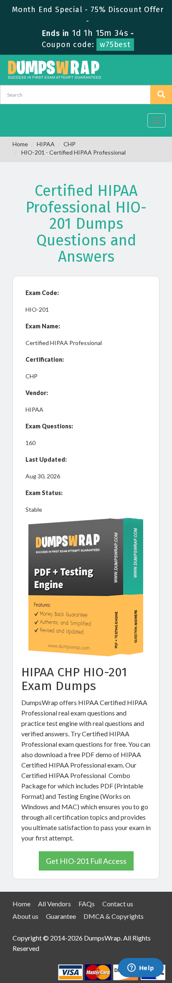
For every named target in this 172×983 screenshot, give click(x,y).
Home (20, 144)
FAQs (86, 904)
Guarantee (61, 916)
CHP (69, 144)
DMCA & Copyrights (113, 916)
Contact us (117, 904)
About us (25, 916)
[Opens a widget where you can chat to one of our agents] (141, 968)
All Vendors (54, 904)
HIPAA (46, 144)
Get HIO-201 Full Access (86, 860)
